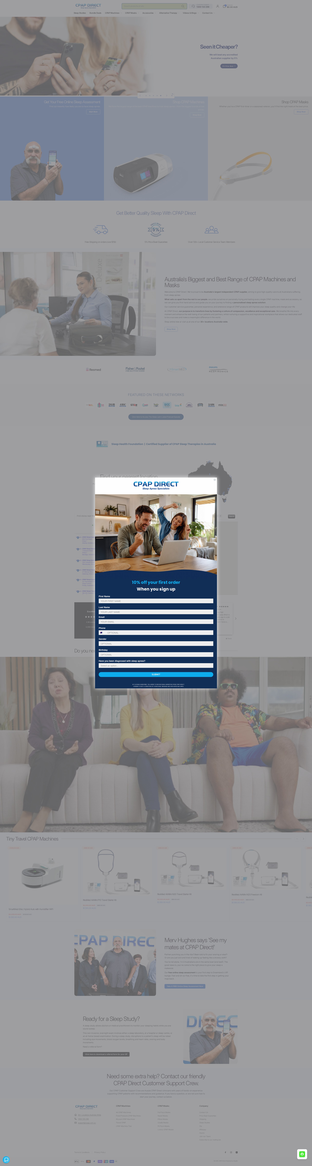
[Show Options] (211, 643)
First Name (104, 596)
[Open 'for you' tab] (302, 1154)
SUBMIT (156, 674)
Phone (102, 628)
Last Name (104, 607)
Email (102, 617)
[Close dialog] (215, 480)
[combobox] (102, 632)
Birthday (103, 649)
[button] (6, 1159)
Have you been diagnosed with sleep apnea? (122, 660)
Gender (102, 639)
